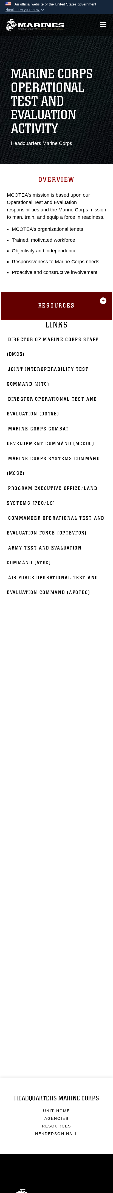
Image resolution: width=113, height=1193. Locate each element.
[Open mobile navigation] (103, 25)
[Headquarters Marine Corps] (34, 25)
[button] (25, 10)
